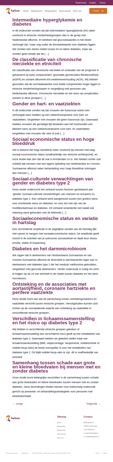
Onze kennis (65, 11)
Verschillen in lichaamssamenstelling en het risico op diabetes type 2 (53, 320)
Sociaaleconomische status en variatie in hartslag (55, 220)
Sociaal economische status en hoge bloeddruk (53, 141)
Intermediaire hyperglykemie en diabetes (47, 22)
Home (26, 11)
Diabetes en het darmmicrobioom (49, 248)
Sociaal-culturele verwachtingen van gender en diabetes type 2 (52, 181)
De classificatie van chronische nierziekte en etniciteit (47, 61)
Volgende (93, 403)
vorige (17, 403)
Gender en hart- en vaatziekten (46, 103)
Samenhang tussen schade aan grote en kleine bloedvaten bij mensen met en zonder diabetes (56, 367)
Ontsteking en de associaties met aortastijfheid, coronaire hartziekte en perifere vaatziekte (53, 288)
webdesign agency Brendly (52, 453)
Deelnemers (36, 11)
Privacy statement (12, 453)
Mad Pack (67, 453)
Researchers (51, 11)
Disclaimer (24, 453)
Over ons (77, 11)
